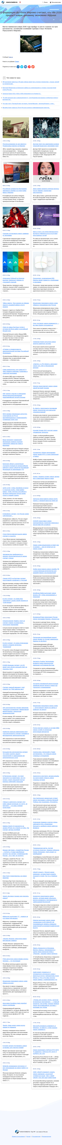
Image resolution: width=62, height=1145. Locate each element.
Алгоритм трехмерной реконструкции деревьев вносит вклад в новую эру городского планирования (45, 685)
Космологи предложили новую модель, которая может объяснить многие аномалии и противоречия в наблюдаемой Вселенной (45, 899)
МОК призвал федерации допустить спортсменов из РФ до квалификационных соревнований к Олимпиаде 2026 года (15, 416)
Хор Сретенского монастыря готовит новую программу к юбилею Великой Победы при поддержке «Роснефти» (45, 800)
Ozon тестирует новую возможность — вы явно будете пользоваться (46, 324)
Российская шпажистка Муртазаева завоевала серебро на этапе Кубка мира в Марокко (15, 190)
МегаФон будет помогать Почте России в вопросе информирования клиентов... (26, 107)
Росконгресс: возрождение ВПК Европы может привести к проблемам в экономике (45, 280)
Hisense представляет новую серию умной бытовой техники (45, 387)
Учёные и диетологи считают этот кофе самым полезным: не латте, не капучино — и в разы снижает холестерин (15, 804)
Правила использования (18, 1136)
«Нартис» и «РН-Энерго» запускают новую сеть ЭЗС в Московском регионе (45, 366)
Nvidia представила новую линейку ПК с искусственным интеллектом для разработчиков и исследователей (46, 571)
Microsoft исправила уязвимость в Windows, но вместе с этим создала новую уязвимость (45, 1027)
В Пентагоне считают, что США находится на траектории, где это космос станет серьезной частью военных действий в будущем (14, 778)
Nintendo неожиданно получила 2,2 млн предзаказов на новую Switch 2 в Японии (15, 1068)
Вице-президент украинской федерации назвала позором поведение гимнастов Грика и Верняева (13, 442)
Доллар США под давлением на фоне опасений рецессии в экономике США (46, 145)
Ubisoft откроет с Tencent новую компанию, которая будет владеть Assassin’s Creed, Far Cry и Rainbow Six (45, 875)
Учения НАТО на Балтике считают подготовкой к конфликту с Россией (15, 579)
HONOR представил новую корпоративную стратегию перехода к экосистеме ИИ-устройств (46, 523)
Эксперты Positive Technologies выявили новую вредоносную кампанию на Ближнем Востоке (43, 663)
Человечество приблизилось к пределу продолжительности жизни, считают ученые (15, 556)
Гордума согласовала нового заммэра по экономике (16, 234)
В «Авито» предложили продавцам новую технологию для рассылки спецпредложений (45, 410)
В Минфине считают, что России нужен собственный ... (16, 515)
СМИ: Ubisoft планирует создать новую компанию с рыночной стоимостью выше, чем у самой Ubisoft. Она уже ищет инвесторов (44, 1074)
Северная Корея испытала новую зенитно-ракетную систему (44, 342)
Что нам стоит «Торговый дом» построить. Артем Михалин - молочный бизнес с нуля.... (29, 103)
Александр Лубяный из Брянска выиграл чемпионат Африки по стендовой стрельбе (13, 280)
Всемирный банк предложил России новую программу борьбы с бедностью (46, 618)
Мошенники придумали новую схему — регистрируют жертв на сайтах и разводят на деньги (45, 707)
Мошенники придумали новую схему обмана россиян (15, 982)
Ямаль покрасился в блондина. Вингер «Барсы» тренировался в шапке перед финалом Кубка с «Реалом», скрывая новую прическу (45, 951)
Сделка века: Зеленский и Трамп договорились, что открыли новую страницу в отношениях (44, 754)
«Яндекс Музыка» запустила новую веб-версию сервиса (15, 939)
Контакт (28, 1136)
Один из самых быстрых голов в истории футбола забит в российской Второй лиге (15, 329)
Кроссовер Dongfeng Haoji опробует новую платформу (15, 1004)
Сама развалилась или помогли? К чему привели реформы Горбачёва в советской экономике (15, 371)
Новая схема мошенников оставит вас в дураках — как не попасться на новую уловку (46, 547)
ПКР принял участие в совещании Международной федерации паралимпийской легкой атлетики (14, 395)
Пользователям (56, 2)
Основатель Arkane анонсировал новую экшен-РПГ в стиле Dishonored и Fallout (45, 454)
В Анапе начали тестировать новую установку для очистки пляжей (15, 1046)
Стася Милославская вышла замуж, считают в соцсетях (15, 535)
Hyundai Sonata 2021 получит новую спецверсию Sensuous (45, 431)
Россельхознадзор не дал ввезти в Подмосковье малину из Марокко (14, 145)
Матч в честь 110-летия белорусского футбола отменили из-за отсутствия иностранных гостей (45, 233)
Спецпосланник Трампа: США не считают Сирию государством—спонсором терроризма (14, 622)
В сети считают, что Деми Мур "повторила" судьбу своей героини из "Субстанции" (15, 600)
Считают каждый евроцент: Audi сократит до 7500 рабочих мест (13, 688)
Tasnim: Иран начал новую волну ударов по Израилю (14, 1026)
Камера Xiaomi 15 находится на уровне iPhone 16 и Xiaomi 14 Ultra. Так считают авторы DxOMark (16, 828)
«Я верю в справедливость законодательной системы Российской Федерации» (16, 351)
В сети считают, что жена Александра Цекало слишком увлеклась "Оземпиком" (15, 645)
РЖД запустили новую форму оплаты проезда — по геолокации (15, 960)
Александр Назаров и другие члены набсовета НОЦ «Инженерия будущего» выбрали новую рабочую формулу (45, 825)
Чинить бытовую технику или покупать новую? (16, 897)
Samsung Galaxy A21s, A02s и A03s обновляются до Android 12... (22, 93)
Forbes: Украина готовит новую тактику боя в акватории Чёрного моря (46, 477)
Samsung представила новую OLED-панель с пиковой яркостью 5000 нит (45, 499)
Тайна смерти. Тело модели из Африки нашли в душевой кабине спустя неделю (16, 305)
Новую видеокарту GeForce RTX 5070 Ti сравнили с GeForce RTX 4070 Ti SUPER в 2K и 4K (46, 1051)
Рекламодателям (46, 1136)
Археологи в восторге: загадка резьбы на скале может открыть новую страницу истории (46, 778)
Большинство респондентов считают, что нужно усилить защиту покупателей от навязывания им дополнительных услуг (15, 754)
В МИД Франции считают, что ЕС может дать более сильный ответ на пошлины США (15, 667)
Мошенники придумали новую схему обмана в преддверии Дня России (45, 304)
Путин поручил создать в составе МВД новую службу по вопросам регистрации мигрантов (46, 729)
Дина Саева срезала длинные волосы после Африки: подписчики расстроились (46, 190)
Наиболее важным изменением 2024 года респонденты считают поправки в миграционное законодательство (16, 733)
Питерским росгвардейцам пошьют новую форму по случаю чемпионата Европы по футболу (45, 639)
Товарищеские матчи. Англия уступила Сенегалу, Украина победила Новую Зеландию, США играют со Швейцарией (46, 851)
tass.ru (11, 57)
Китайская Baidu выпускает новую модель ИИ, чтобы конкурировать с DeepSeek (45, 595)
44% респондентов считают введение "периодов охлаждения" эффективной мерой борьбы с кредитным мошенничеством (16, 710)
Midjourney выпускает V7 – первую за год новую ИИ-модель (15, 917)
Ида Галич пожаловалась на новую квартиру (15, 877)
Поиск (46, 2)
